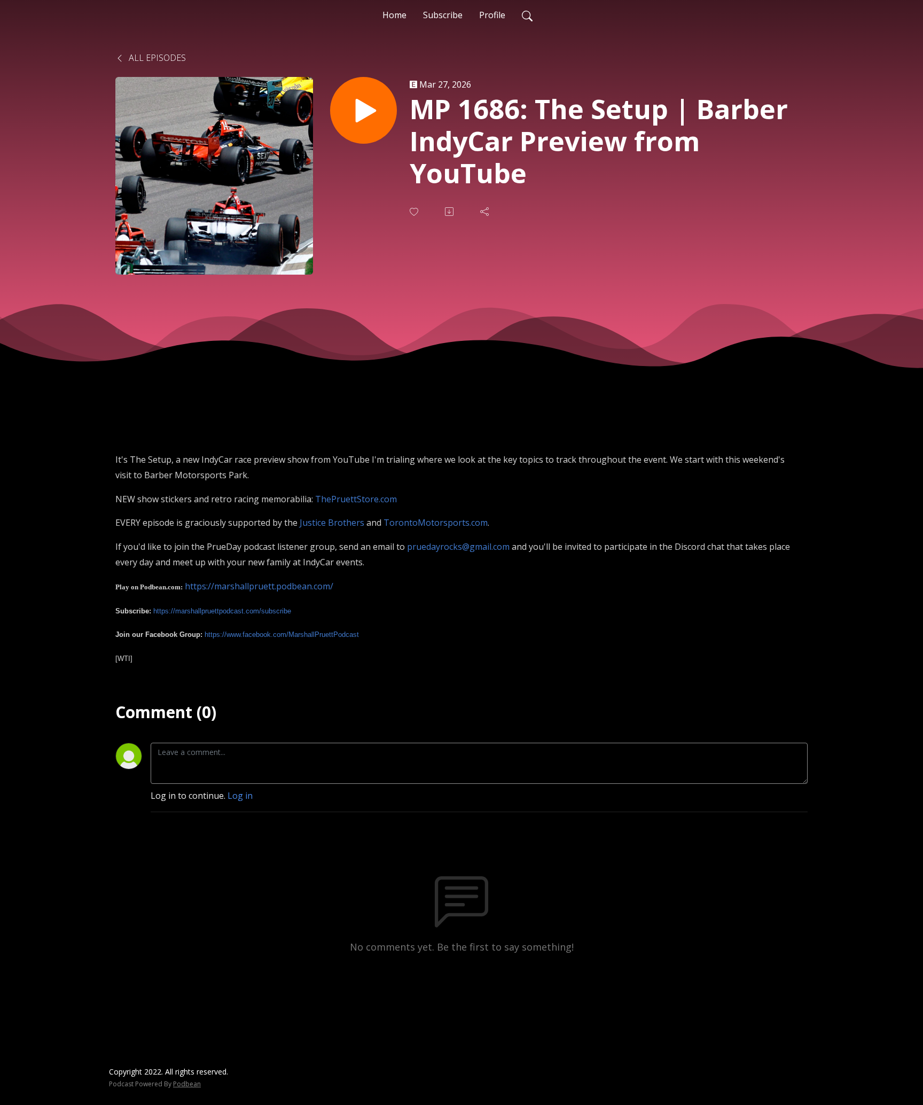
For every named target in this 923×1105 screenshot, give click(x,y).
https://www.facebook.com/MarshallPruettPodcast (282, 635)
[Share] (485, 211)
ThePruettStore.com (356, 499)
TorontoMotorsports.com (436, 522)
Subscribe (443, 15)
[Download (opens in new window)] (450, 211)
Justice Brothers (332, 522)
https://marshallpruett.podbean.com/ (259, 586)
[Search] (527, 15)
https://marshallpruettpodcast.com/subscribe (222, 611)
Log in (240, 795)
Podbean (187, 1083)
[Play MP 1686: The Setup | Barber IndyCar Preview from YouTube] (363, 110)
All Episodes (156, 58)
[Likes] (415, 211)
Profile (492, 15)
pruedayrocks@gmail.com (458, 546)
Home (394, 15)
